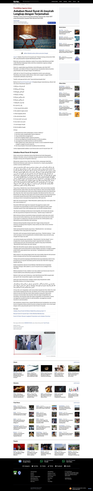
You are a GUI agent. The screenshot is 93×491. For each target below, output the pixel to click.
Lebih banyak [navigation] (77, 362)
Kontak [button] (32, 473)
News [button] (60, 1)
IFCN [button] (49, 479)
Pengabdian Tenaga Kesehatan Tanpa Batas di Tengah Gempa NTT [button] (66, 102)
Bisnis (19, 4)
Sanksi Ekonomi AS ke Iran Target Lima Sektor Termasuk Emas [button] (41, 415)
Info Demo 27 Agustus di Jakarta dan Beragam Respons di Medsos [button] (60, 454)
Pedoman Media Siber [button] (35, 476)
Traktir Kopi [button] (52, 22)
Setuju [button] (89, 488)
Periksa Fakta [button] (55, 1)
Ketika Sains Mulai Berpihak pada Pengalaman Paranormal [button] (60, 396)
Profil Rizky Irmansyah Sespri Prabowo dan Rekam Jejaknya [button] (32, 454)
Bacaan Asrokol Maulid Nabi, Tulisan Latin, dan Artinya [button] (73, 375)
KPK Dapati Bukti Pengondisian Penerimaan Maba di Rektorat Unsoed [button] (43, 428)
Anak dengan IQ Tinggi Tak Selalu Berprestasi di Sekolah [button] (73, 396)
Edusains (23, 4)
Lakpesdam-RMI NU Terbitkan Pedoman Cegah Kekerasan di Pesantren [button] (20, 428)
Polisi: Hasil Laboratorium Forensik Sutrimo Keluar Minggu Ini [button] (19, 421)
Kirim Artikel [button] (50, 476)
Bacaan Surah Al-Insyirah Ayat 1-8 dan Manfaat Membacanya (28, 313)
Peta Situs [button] (50, 478)
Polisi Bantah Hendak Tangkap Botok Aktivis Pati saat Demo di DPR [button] (66, 435)
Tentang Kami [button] (34, 471)
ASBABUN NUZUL (28, 322)
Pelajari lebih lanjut (76, 489)
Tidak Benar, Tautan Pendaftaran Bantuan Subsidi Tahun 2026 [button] (66, 52)
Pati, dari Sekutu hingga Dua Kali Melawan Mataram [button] (18, 454)
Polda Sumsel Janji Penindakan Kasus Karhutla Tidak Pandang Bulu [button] (66, 421)
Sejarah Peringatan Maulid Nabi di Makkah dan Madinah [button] (66, 45)
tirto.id (15, 57)
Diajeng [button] (65, 1)
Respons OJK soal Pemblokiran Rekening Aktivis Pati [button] (66, 414)
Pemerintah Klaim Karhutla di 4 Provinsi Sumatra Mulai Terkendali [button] (65, 428)
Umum (27, 4)
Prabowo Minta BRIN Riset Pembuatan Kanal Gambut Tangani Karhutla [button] (42, 435)
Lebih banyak (77, 402)
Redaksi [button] (32, 475)
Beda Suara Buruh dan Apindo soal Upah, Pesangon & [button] (73, 454)
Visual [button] (74, 1)
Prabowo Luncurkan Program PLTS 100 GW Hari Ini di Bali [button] (19, 414)
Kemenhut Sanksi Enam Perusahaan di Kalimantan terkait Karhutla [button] (65, 408)
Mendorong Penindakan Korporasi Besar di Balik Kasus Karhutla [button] (64, 95)
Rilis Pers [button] (33, 481)
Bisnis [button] (70, 1)
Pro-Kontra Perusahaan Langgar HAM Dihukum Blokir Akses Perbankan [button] (65, 108)
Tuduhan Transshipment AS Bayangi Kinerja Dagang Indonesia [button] (18, 435)
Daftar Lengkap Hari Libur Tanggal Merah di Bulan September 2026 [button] (32, 375)
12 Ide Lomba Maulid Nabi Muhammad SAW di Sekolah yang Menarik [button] (19, 396)
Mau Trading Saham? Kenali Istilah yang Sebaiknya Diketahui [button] (59, 375)
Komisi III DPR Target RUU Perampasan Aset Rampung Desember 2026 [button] (42, 421)
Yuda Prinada (16, 20)
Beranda (15, 4)
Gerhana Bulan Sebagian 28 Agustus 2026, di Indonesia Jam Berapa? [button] (46, 375)
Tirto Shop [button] (50, 481)
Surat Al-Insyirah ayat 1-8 (26, 82)
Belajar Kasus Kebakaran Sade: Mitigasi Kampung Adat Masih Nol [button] (65, 88)
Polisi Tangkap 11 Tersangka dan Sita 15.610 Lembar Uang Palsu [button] (43, 408)
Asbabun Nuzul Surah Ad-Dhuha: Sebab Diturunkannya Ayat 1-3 (29, 311)
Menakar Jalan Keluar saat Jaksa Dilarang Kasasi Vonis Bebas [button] (66, 38)
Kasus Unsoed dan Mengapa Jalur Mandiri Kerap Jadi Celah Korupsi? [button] (65, 32)
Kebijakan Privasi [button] (51, 473)
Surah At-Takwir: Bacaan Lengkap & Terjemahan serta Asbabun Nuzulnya (31, 316)
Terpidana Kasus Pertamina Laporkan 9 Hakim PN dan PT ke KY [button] (19, 408)
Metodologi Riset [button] (34, 478)
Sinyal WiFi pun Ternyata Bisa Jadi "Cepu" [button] (65, 58)
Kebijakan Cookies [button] (52, 475)
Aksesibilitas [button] (50, 471)
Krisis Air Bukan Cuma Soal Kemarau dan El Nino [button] (65, 114)
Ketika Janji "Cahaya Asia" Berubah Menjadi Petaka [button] (32, 396)
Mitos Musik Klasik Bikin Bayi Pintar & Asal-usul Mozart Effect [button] (46, 396)
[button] (16, 1)
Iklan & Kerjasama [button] (35, 479)
